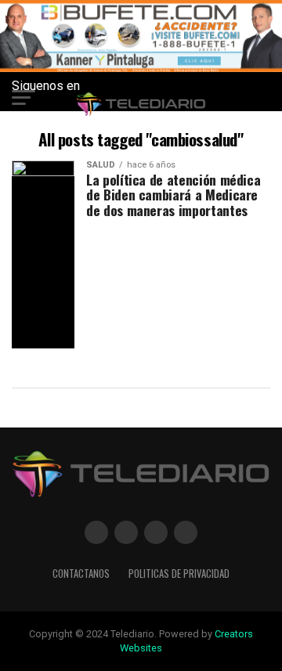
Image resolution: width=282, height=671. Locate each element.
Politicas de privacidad (179, 573)
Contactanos (81, 573)
